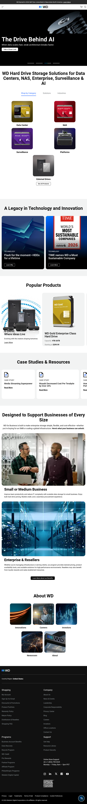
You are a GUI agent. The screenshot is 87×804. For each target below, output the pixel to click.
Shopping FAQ (7, 724)
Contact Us (48, 732)
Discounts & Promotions (11, 703)
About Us (47, 695)
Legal (10, 796)
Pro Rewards (6, 758)
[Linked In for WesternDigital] (50, 774)
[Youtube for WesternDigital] (67, 774)
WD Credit (5, 754)
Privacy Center (49, 711)
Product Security (50, 750)
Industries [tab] (62, 93)
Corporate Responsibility (53, 707)
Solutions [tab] (47, 93)
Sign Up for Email (8, 699)
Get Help (47, 742)
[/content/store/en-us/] (43, 6)
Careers (46, 720)
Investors (47, 724)
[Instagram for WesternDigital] (45, 774)
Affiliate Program (8, 767)
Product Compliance (41, 796)
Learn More (67, 2)
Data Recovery (7, 746)
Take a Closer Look (10, 49)
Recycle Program (8, 750)
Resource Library (50, 746)
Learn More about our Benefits (42, 578)
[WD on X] (56, 774)
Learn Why (9, 265)
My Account (6, 695)
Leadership (48, 703)
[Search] (85, 7)
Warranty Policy (7, 711)
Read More (8, 388)
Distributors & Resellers (10, 720)
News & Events (49, 699)
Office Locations (50, 728)
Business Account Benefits (12, 742)
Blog (45, 716)
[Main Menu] (3, 7)
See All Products (43, 184)
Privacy (4, 796)
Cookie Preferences (56, 796)
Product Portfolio (8, 707)
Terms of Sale (28, 796)
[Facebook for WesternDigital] (62, 774)
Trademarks (18, 796)
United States (18, 679)
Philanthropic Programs (10, 771)
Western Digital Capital (10, 775)
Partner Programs (8, 763)
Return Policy (7, 716)
